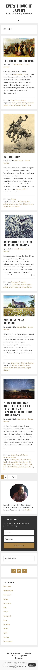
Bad (19, 201)
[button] (19, 20)
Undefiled (11, 206)
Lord (30, 464)
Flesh (20, 462)
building (14, 365)
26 (14, 201)
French (19, 103)
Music (5, 620)
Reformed (10, 467)
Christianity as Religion (14, 321)
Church (14, 103)
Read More (28, 510)
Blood (13, 460)
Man (5, 467)
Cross (29, 460)
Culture (23, 363)
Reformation (17, 105)
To (32, 467)
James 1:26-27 (22, 189)
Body (17, 460)
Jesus (13, 464)
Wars (29, 105)
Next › (14, 477)
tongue (6, 206)
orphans (16, 204)
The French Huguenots (19, 61)
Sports (6, 633)
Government (14, 282)
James (28, 201)
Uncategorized (8, 641)
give (24, 462)
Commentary (15, 455)
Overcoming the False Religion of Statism (18, 243)
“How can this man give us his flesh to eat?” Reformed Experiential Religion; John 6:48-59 (18, 409)
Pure (20, 204)
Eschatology (30, 363)
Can (21, 460)
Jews (17, 464)
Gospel (25, 455)
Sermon (23, 100)
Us (4, 469)
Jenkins (6, 105)
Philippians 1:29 (19, 74)
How (5, 464)
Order (15, 368)
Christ (25, 460)
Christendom (16, 284)
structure (6, 370)
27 (16, 201)
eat (9, 462)
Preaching (22, 282)
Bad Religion (12, 157)
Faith (21, 455)
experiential (14, 462)
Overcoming (17, 287)
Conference (24, 284)
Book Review (7, 586)
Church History (15, 100)
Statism (29, 287)
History (24, 103)
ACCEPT (32, 665)
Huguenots (30, 103)
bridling (23, 201)
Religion (24, 105)
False (30, 284)
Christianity (21, 365)
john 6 (21, 464)
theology (13, 457)
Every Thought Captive (19, 8)
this (30, 467)
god (27, 462)
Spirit (26, 467)
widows (17, 206)
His (30, 462)
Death (5, 462)
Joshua (11, 105)
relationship (21, 368)
